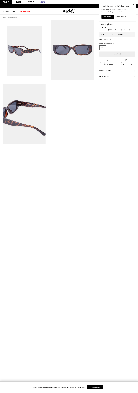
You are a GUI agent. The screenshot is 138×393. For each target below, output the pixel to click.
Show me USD (107, 17)
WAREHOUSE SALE (24, 11)
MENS (13, 11)
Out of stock (117, 54)
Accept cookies (95, 387)
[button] (6, 2)
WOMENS (6, 11)
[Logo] (69, 12)
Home (4, 17)
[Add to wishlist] (133, 24)
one (102, 48)
